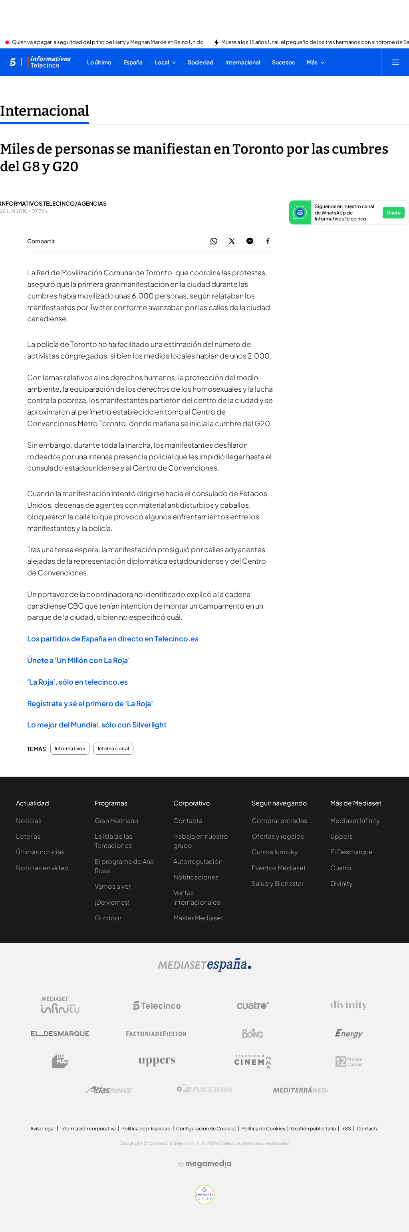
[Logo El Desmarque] (60, 1033)
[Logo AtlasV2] (108, 1090)
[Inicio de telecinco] (13, 62)
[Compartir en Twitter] (232, 241)
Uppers (341, 836)
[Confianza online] (204, 1202)
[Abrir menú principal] (395, 62)
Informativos (70, 748)
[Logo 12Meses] (349, 1061)
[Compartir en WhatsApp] (214, 241)
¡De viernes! (112, 902)
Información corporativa (88, 1129)
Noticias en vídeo (42, 867)
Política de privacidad (146, 1129)
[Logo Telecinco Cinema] (252, 1061)
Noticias (29, 820)
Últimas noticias (40, 851)
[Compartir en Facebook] (268, 241)
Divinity (341, 883)
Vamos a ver (113, 886)
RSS (346, 1129)
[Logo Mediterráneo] (301, 1089)
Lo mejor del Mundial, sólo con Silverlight (97, 724)
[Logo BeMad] (60, 1062)
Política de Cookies (263, 1129)
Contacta (188, 820)
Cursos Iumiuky (275, 851)
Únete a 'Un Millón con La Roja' (78, 660)
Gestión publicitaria (313, 1129)
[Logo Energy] (349, 1034)
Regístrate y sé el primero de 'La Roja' (90, 703)
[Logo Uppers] (156, 1062)
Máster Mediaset (198, 917)
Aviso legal (42, 1129)
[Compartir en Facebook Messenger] (250, 241)
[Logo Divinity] (349, 1006)
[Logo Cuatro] (253, 1006)
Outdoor (108, 917)
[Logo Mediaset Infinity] (60, 1006)
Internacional (44, 110)
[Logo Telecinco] (157, 1006)
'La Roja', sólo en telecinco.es (77, 681)
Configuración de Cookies (206, 1129)
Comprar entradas (279, 820)
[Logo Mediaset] (204, 969)
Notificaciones (195, 877)
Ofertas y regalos (278, 836)
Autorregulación (197, 861)
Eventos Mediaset (279, 867)
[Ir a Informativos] (49, 62)
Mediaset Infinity (355, 820)
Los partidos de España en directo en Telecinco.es (113, 638)
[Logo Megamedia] (208, 1164)
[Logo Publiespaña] (204, 1090)
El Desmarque (351, 851)
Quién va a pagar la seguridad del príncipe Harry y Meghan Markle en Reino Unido (108, 42)
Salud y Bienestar (278, 883)
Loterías (28, 836)
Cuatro (340, 867)
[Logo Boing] (253, 1034)
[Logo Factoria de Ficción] (156, 1034)
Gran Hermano (117, 820)
